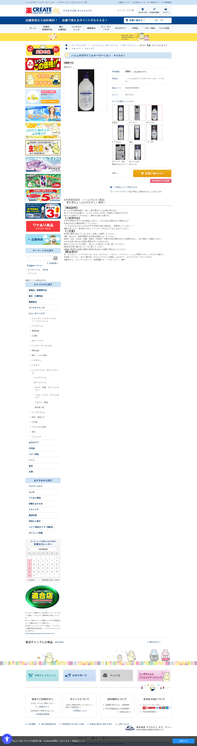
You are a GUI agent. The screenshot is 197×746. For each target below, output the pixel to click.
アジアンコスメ (36, 486)
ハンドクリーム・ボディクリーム (45, 371)
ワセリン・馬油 (41, 402)
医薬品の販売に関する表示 (101, 724)
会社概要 (32, 724)
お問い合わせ (123, 724)
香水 (34, 432)
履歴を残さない (155, 642)
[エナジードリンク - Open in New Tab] (43, 181)
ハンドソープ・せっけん (42, 346)
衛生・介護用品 (62, 28)
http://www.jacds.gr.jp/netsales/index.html (39, 633)
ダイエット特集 (36, 533)
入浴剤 (34, 336)
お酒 (31, 471)
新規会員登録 (43, 714)
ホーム (33, 28)
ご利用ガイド (43, 707)
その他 (34, 422)
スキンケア (34, 509)
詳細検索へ (53, 263)
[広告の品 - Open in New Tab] (43, 50)
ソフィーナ (32, 273)
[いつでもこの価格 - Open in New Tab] (43, 64)
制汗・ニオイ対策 (39, 355)
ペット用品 (164, 28)
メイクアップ (37, 326)
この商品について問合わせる (125, 187)
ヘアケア (35, 365)
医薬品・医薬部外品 (47, 28)
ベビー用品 (149, 28)
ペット (32, 460)
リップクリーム (38, 412)
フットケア (36, 437)
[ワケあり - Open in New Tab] (43, 226)
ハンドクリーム (39, 377)
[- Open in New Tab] (43, 164)
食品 (31, 466)
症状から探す (35, 521)
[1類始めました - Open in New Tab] (43, 211)
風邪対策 (33, 515)
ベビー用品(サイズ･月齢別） (41, 527)
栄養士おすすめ (36, 504)
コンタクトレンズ (76, 28)
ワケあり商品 (35, 498)
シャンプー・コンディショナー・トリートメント (44, 319)
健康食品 (91, 28)
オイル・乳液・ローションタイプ (47, 388)
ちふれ (32, 492)
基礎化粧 (35, 331)
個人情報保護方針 (48, 724)
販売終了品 (39, 407)
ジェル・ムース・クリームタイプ (47, 396)
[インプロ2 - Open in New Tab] (43, 96)
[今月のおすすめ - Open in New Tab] (43, 79)
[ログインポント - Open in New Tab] (43, 195)
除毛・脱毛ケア (38, 417)
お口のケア (120, 28)
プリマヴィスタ (33, 270)
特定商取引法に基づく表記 (73, 724)
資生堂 (45, 270)
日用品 (135, 28)
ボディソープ (37, 341)
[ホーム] (66, 45)
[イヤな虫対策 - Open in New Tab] (43, 147)
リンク (81, 741)
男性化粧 (35, 350)
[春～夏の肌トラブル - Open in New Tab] (43, 113)
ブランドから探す (39, 427)
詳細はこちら (81, 710)
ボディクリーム (39, 382)
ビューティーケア (105, 28)
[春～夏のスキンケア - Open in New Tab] (43, 130)
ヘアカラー (36, 360)
